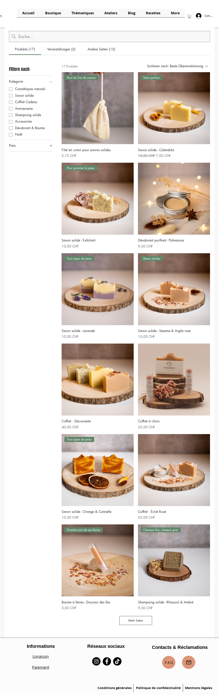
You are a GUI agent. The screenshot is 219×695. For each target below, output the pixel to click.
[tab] (25, 49)
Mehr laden (135, 620)
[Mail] (188, 662)
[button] (189, 16)
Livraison (41, 656)
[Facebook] (107, 661)
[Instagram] (96, 661)
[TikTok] (117, 661)
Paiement (40, 667)
